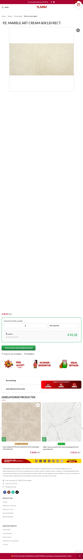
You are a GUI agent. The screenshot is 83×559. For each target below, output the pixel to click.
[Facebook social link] (51, 2)
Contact (5, 544)
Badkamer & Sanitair (9, 505)
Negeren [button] (80, 556)
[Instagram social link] (8, 492)
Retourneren (7, 537)
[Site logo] (41, 7)
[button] (4, 439)
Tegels (5, 502)
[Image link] (41, 461)
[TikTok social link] (17, 492)
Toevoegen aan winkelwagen (18, 348)
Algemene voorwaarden (11, 541)
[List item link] (41, 480)
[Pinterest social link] (54, 2)
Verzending (6, 530)
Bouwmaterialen (8, 513)
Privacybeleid (7, 533)
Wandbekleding (8, 517)
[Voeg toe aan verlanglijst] (38, 405)
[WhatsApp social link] (13, 492)
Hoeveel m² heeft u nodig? (13, 321)
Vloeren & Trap (8, 509)
